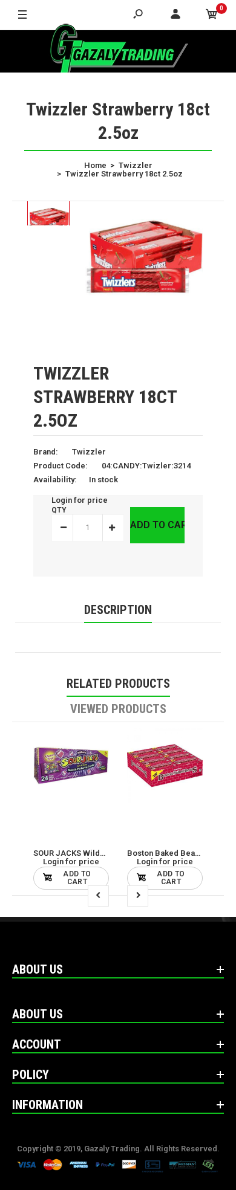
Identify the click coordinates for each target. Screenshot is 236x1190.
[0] (212, 15)
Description (118, 610)
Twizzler (89, 451)
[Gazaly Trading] (118, 51)
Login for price (79, 500)
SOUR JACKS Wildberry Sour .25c (95, 853)
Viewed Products (118, 709)
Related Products (118, 683)
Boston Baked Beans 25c (172, 853)
